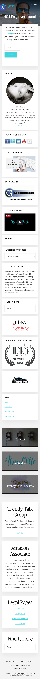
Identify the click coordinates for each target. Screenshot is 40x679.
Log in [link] (6, 402)
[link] (11, 5)
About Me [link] (20, 462)
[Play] (20, 222)
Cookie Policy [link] (20, 609)
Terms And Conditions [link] (20, 619)
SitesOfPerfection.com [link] (24, 675)
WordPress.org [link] (9, 416)
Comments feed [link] (10, 411)
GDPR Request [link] (20, 624)
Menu (35, 4)
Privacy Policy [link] (20, 614)
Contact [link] (20, 439)
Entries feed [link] (8, 407)
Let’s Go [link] (20, 533)
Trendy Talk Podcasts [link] (20, 486)
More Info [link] (20, 126)
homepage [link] (9, 34)
